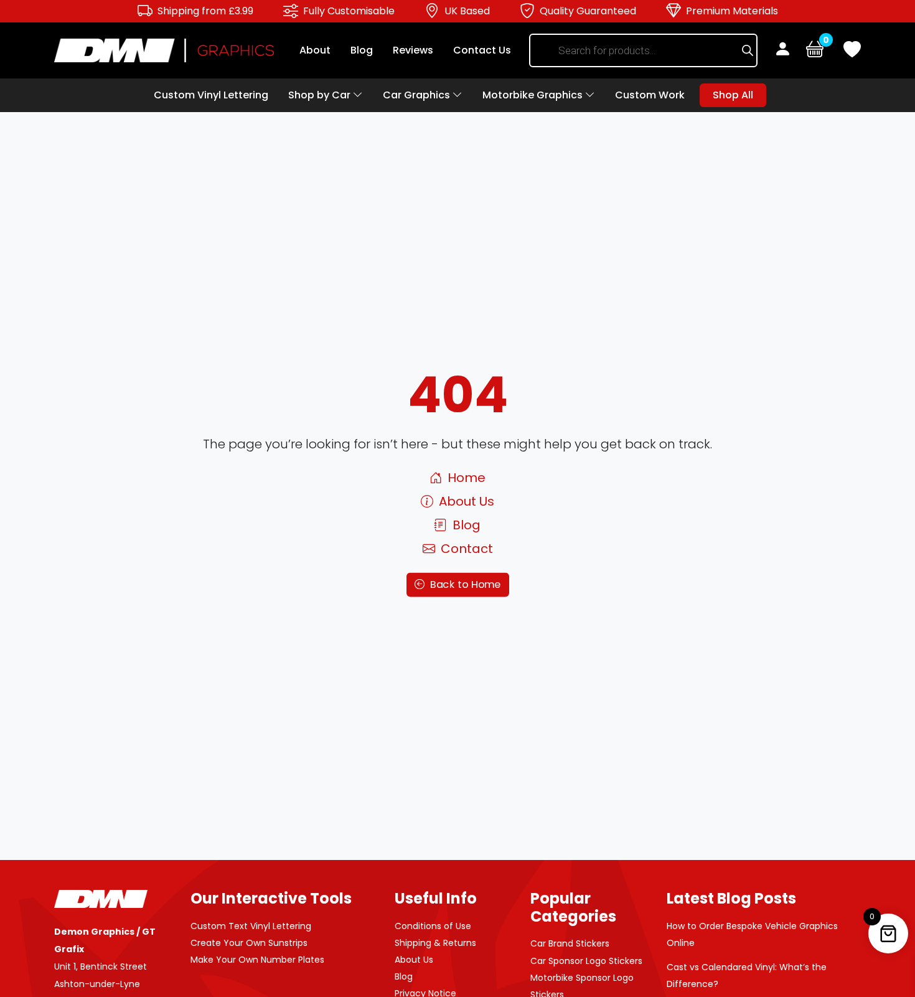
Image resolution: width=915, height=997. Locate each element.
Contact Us (482, 50)
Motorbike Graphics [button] (533, 95)
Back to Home (463, 584)
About (315, 50)
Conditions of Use (433, 926)
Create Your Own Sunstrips (248, 943)
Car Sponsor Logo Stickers (586, 961)
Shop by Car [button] (320, 95)
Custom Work (650, 95)
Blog (361, 50)
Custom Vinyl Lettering (211, 95)
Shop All (733, 95)
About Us (465, 501)
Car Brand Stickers (569, 943)
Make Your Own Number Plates (257, 959)
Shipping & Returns (435, 943)
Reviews (413, 50)
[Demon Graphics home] (164, 49)
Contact (465, 548)
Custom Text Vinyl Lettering (250, 926)
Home (465, 477)
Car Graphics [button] (418, 95)
